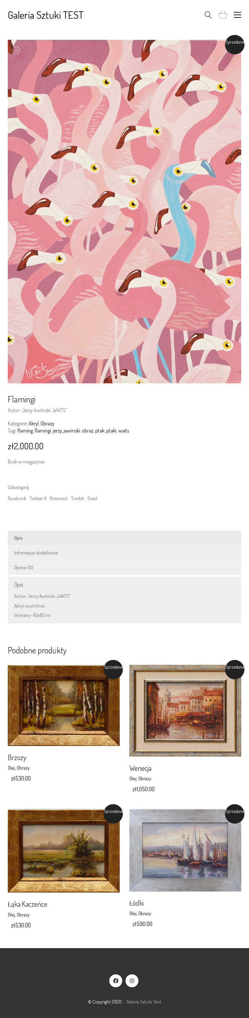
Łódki (136, 903)
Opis (18, 538)
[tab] (124, 538)
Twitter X (38, 498)
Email (92, 498)
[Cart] (222, 15)
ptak (99, 430)
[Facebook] (115, 980)
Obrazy (47, 423)
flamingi (43, 430)
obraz (87, 430)
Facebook (17, 498)
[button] (237, 14)
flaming (25, 430)
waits (123, 430)
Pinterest (59, 498)
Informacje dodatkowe (36, 553)
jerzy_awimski (66, 430)
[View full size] (16, 50)
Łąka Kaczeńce (27, 904)
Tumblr (77, 498)
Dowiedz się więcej (26, 767)
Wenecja (140, 768)
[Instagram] (131, 980)
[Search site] (208, 15)
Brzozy (17, 757)
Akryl (34, 423)
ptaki (111, 430)
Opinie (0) (23, 567)
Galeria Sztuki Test (143, 1002)
